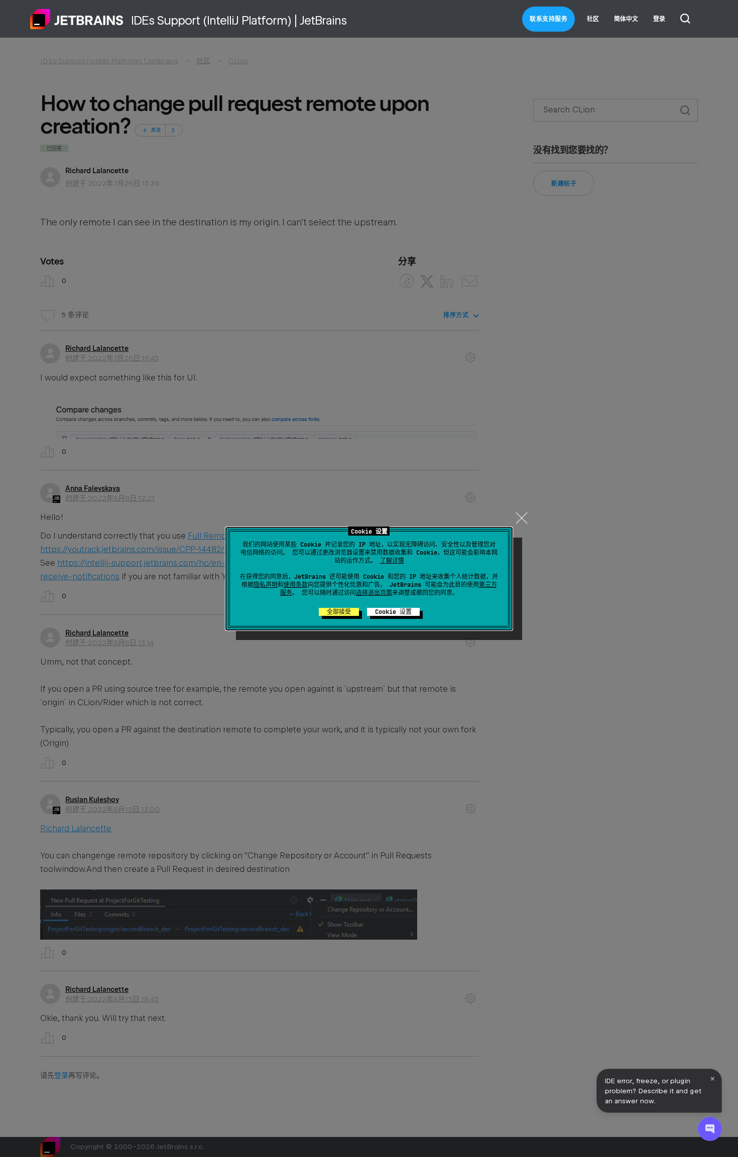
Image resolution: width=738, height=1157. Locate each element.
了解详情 (392, 561)
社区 (593, 19)
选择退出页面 (374, 593)
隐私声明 (266, 585)
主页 (77, 19)
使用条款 (296, 585)
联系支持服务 (548, 19)
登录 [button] (659, 19)
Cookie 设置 (393, 612)
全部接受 (339, 612)
